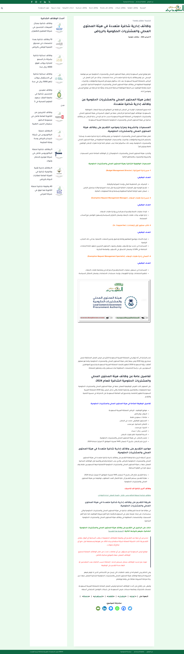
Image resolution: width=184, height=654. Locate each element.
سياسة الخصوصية (128, 2)
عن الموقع (150, 2)
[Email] (98, 608)
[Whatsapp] (117, 608)
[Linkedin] (45, 2)
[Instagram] (36, 2)
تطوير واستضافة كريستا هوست (39, 652)
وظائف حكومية (133, 8)
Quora (86, 597)
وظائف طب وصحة (106, 8)
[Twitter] (49, 2)
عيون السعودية (43, 8)
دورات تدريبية (55, 8)
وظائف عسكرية (81, 8)
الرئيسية (143, 8)
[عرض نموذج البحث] (2, 8)
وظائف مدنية (93, 8)
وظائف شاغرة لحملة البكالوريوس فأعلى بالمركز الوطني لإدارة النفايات (124, 496)
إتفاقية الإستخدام (141, 2)
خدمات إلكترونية (68, 8)
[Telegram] (40, 2)
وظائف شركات (120, 8)
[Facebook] (32, 2)
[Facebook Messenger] (111, 608)
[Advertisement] (114, 57)
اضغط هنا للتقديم (116, 531)
